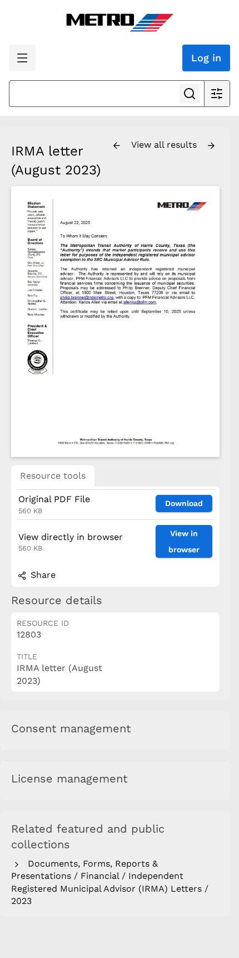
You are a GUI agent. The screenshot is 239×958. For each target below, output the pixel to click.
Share (42, 575)
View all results (165, 144)
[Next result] (211, 146)
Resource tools (53, 475)
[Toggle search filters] (217, 93)
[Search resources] (190, 94)
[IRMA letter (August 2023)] (115, 321)
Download (184, 503)
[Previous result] (116, 146)
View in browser (184, 541)
